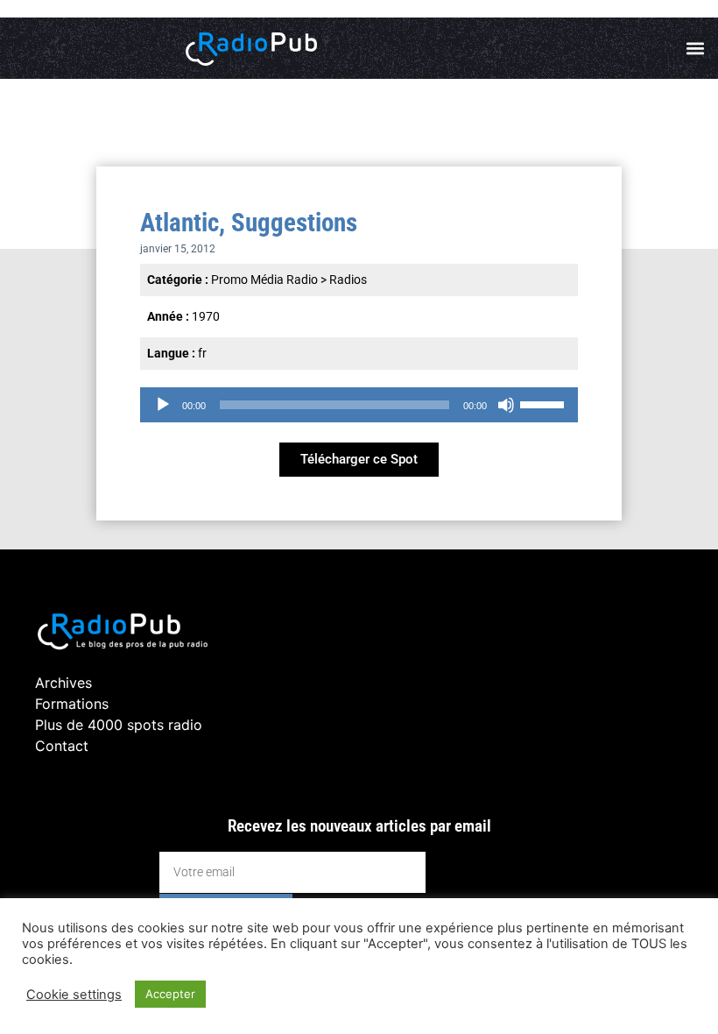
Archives (63, 682)
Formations (72, 703)
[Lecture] (163, 405)
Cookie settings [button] (74, 994)
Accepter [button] (170, 994)
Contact (61, 745)
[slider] (544, 403)
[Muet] (506, 405)
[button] (694, 48)
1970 (206, 316)
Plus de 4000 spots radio (118, 724)
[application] (359, 404)
